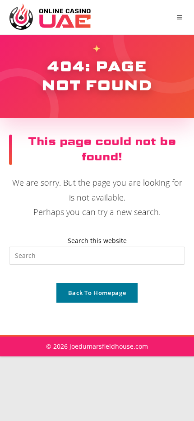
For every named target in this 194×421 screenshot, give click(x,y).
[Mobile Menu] (181, 17)
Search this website (97, 240)
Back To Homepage (97, 293)
